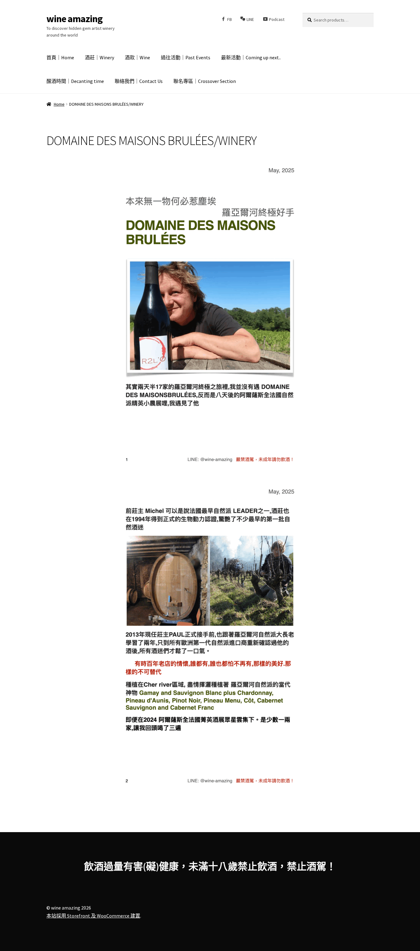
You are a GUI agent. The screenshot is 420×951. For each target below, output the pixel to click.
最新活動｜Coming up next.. (251, 57)
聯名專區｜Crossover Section (204, 81)
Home (59, 104)
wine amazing (74, 19)
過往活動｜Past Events (185, 57)
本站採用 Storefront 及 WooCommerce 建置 (93, 916)
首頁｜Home (60, 57)
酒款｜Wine (137, 57)
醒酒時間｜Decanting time (75, 81)
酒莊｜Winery (99, 57)
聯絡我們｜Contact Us (139, 81)
